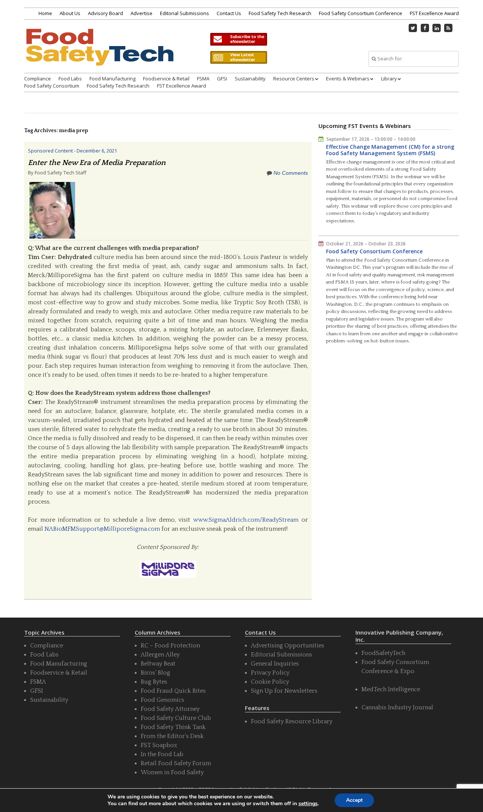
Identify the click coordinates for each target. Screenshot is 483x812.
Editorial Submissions (184, 13)
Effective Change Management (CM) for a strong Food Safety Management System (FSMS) (390, 150)
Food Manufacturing (112, 78)
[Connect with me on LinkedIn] (436, 28)
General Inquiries (275, 663)
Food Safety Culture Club (176, 718)
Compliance (37, 78)
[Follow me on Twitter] (413, 28)
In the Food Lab (162, 754)
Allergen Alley (160, 654)
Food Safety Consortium (51, 85)
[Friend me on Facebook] (425, 28)
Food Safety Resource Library (291, 721)
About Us (70, 13)
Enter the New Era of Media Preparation (97, 163)
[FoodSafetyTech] (99, 53)
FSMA (203, 78)
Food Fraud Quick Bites (173, 690)
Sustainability (250, 78)
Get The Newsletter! (238, 39)
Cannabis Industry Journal (397, 707)
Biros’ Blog (155, 672)
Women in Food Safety (172, 772)
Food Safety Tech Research (280, 13)
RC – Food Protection (170, 645)
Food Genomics (162, 699)
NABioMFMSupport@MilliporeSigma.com (102, 528)
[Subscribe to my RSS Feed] (449, 28)
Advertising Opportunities (287, 645)
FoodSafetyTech (383, 653)
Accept (354, 800)
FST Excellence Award (434, 13)
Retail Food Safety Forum (176, 763)
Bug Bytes (154, 681)
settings (308, 803)
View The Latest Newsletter (238, 57)
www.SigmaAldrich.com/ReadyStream (245, 519)
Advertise (141, 13)
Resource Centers (293, 78)
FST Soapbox (159, 745)
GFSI (222, 78)
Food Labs (70, 78)
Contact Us (229, 13)
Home (45, 13)
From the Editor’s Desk (172, 736)
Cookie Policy (270, 681)
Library (389, 78)
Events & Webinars (347, 78)
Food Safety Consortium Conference (360, 13)
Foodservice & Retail (166, 78)
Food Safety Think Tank (173, 727)
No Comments (291, 173)
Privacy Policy (270, 672)
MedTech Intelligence (390, 689)
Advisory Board (105, 13)
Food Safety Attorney (170, 709)
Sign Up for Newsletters (284, 690)
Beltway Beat (158, 663)
